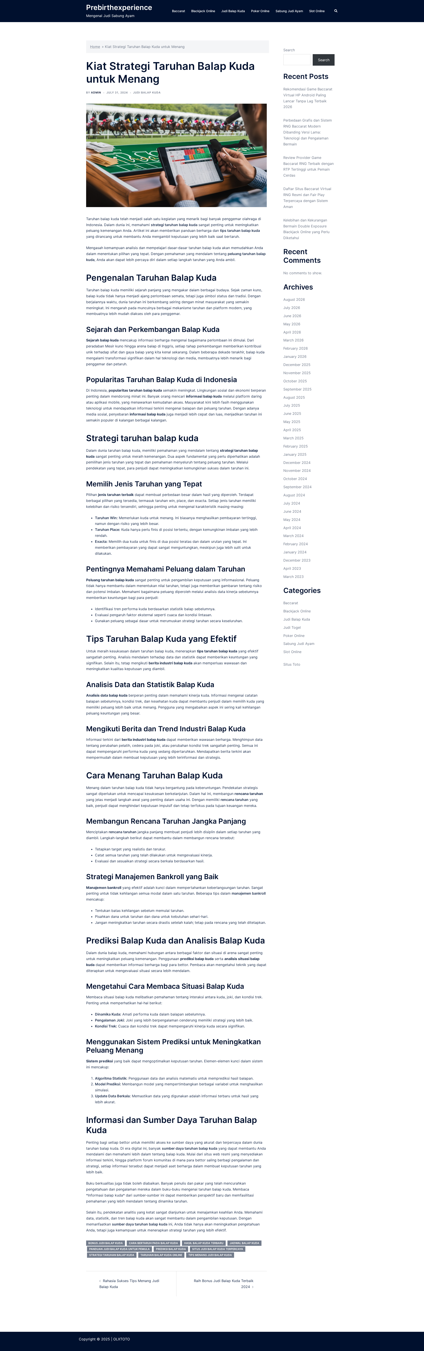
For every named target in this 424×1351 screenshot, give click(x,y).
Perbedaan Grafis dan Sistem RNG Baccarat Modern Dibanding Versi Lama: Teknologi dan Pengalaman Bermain (307, 132)
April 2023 (292, 568)
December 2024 (296, 462)
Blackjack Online (203, 11)
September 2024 (297, 487)
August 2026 (294, 299)
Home (95, 46)
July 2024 (291, 503)
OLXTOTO (121, 1339)
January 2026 (295, 356)
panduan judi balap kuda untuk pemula (119, 1249)
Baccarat (178, 11)
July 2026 (291, 307)
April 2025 (292, 430)
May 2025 (291, 421)
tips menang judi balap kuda (210, 1255)
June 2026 (292, 316)
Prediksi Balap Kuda (171, 1249)
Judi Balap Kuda (233, 11)
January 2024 (295, 552)
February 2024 (295, 544)
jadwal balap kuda (244, 1243)
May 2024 (291, 519)
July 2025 (291, 405)
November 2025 (297, 373)
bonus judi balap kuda (105, 1243)
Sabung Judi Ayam (289, 11)
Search (289, 50)
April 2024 (292, 528)
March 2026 (293, 340)
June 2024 (292, 511)
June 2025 (292, 413)
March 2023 (293, 576)
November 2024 (297, 470)
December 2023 (296, 560)
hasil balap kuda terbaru (203, 1243)
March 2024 (293, 536)
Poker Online (260, 11)
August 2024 (294, 495)
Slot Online (317, 11)
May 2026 (291, 324)
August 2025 (294, 397)
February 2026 (295, 348)
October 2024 (295, 478)
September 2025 (297, 389)
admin (96, 92)
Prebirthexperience (119, 7)
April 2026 (292, 332)
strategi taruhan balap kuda (111, 1255)
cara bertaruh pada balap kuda (153, 1243)
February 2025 (295, 446)
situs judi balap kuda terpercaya (217, 1249)
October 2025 (295, 381)
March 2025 (293, 438)
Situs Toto (291, 664)
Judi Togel (292, 627)
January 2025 (295, 454)
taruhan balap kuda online (161, 1255)
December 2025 (296, 364)
